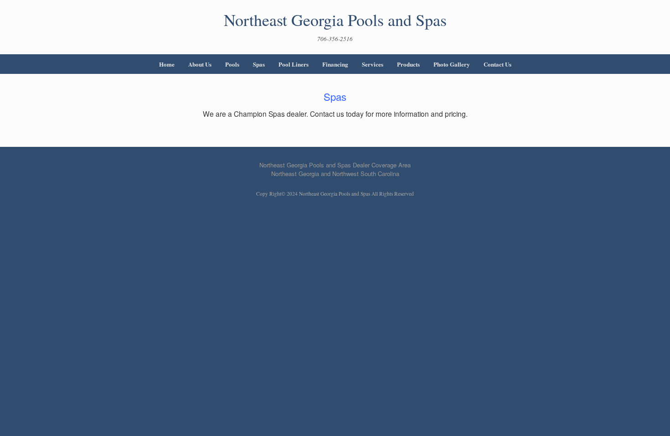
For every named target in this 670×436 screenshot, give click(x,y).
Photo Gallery (451, 64)
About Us (199, 64)
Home (167, 64)
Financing (335, 64)
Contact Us (497, 64)
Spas (259, 64)
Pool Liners (293, 64)
